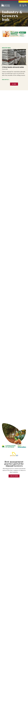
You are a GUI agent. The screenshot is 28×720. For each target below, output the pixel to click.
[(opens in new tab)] (14, 36)
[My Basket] (23, 5)
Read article (6, 79)
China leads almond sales (13, 67)
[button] (23, 2)
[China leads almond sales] (14, 64)
